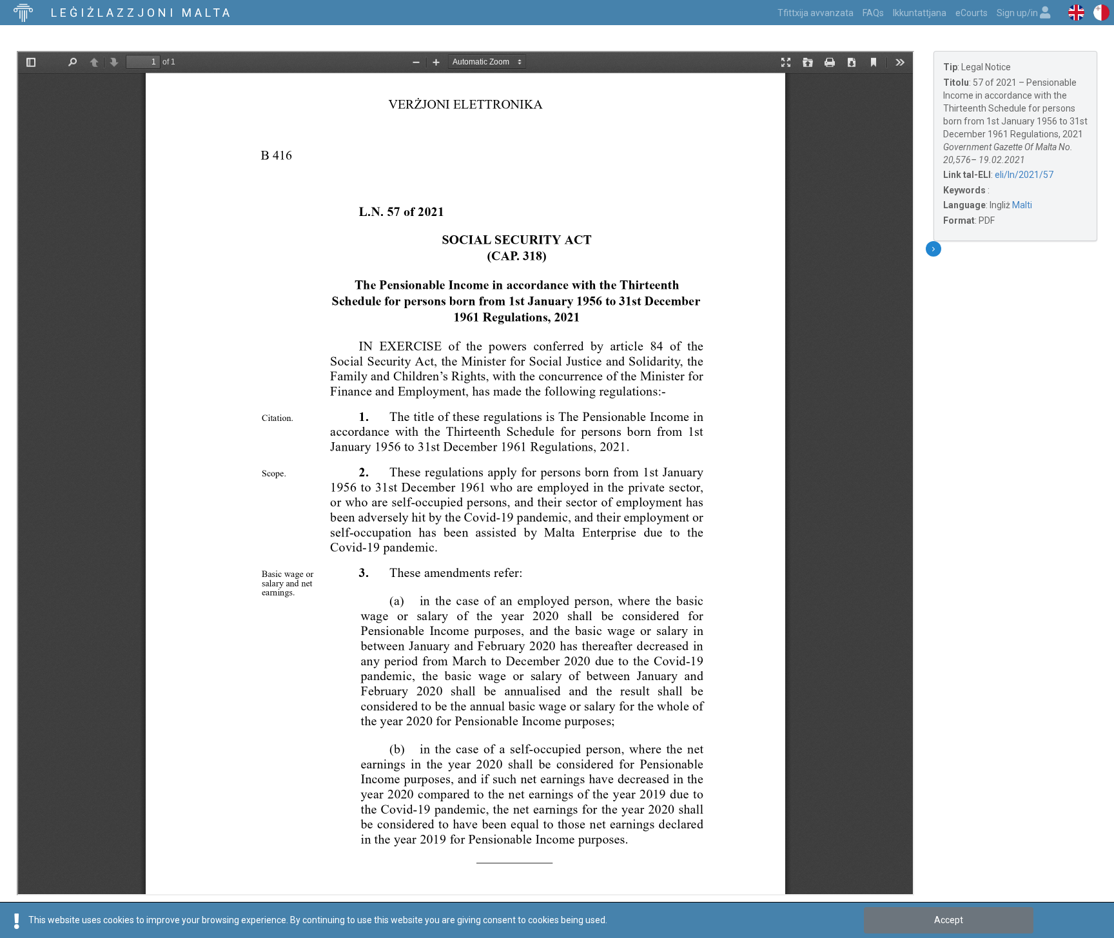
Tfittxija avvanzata (815, 13)
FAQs (873, 13)
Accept (948, 920)
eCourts (971, 13)
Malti (1022, 205)
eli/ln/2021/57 (1024, 175)
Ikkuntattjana (919, 13)
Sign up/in (1018, 13)
